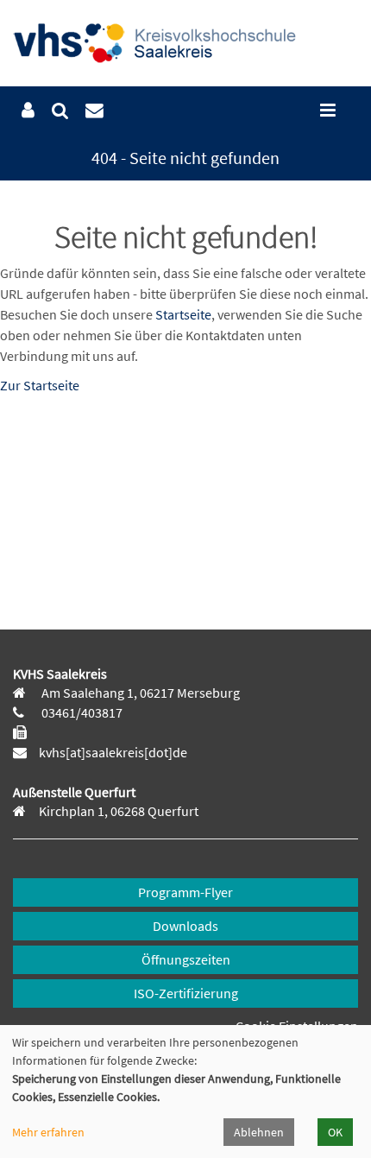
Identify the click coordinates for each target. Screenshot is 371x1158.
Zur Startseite (39, 385)
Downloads (185, 925)
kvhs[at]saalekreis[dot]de (113, 752)
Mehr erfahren (48, 1132)
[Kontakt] (94, 111)
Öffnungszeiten (185, 959)
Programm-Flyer (185, 892)
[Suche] (60, 111)
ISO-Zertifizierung (186, 993)
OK (335, 1132)
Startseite (183, 314)
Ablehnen (259, 1132)
